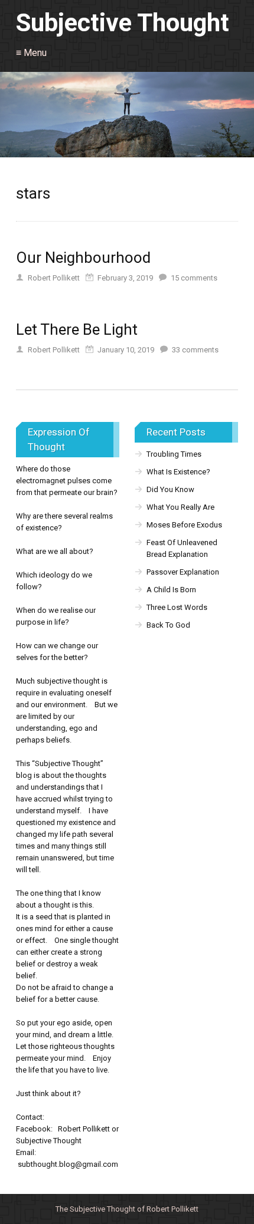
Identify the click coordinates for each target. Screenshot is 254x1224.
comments (194, 277)
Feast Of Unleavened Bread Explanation (181, 548)
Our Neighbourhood (83, 257)
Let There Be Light (77, 329)
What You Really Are (180, 507)
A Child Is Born (171, 589)
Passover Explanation (182, 572)
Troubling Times (173, 454)
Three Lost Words (176, 607)
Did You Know (170, 489)
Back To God (168, 625)
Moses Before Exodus (184, 524)
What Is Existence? (178, 471)
